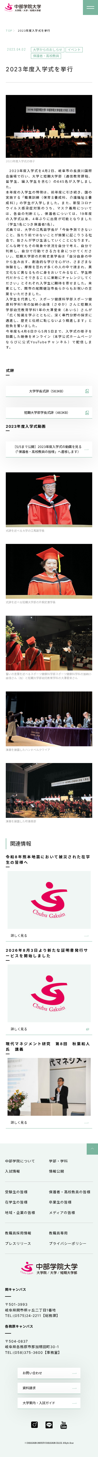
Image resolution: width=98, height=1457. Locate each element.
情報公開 (56, 1171)
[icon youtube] (63, 1425)
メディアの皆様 (62, 1212)
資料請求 (29, 1388)
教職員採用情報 (18, 1233)
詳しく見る (19, 936)
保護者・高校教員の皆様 (69, 1192)
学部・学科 (58, 1161)
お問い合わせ (32, 1373)
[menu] (90, 7)
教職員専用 (58, 1233)
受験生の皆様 (16, 1192)
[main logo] (22, 7)
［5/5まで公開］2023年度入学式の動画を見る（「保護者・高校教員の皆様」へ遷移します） (47, 449)
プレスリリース (18, 1243)
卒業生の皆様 (60, 1202)
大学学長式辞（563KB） (47, 391)
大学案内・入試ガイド (39, 1403)
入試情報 (12, 1171)
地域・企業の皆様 (20, 1212)
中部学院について (20, 1161)
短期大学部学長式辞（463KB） (47, 413)
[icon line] (49, 1425)
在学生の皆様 (16, 1202)
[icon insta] (34, 1425)
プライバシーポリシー (68, 1243)
